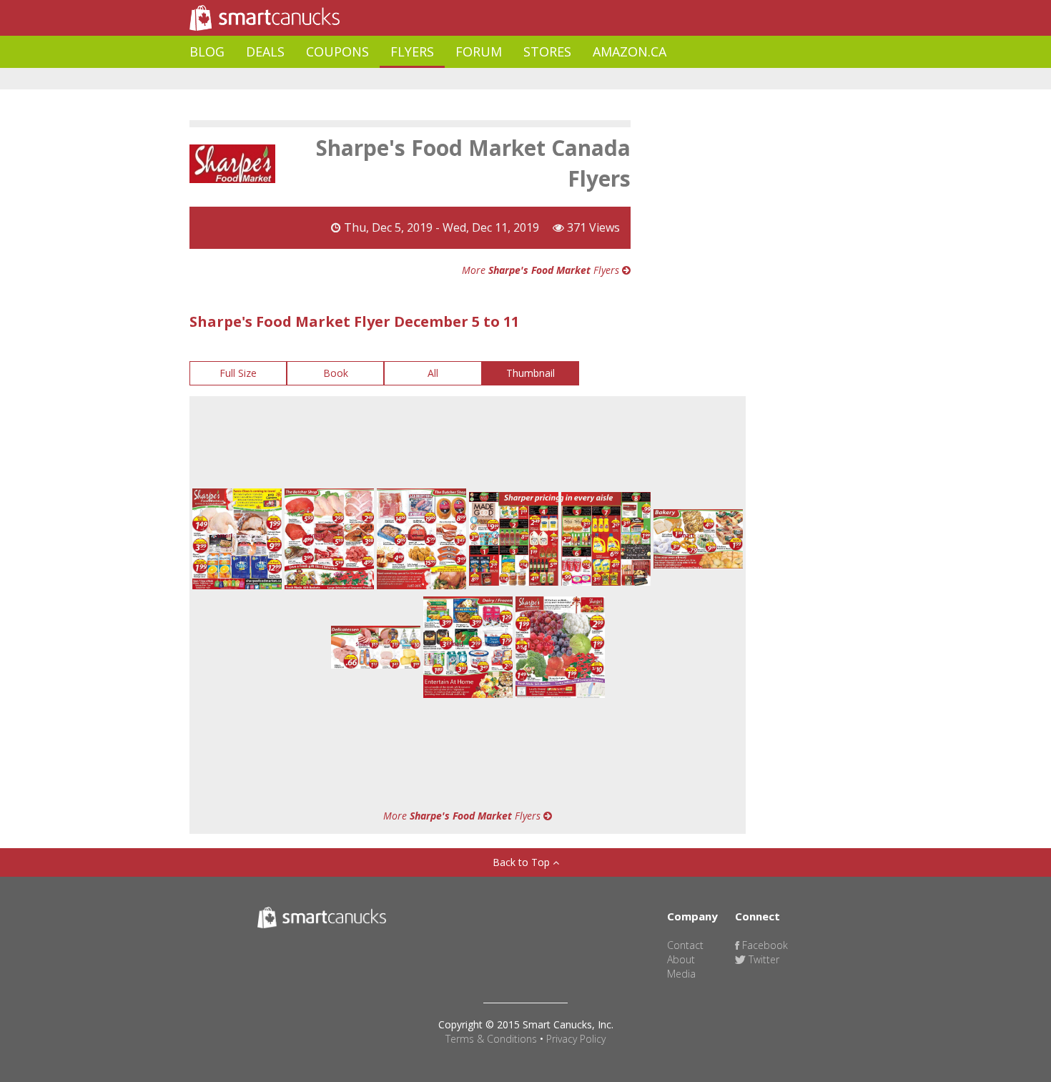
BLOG (206, 51)
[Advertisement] (449, 79)
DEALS (265, 51)
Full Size (238, 373)
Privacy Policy (576, 1039)
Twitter (762, 959)
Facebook (763, 945)
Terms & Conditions (491, 1039)
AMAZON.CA (629, 51)
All (433, 373)
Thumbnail (530, 373)
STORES (547, 51)
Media (681, 973)
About (681, 959)
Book (335, 373)
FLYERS (412, 51)
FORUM (478, 51)
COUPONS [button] (337, 51)
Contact (685, 945)
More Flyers (542, 270)
